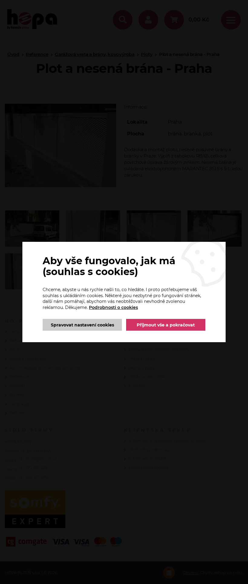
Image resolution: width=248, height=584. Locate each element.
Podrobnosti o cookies (113, 307)
